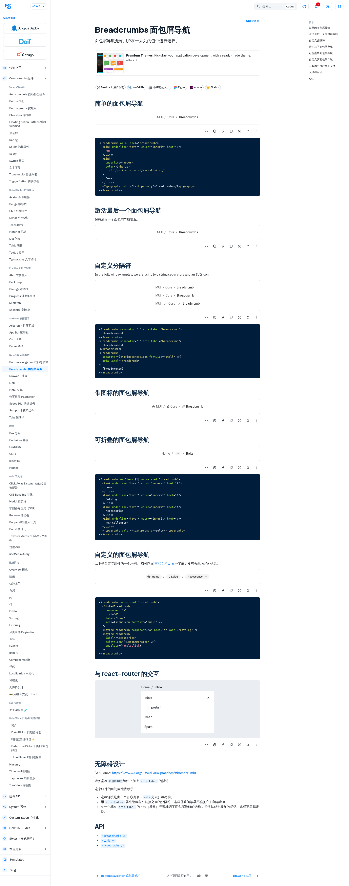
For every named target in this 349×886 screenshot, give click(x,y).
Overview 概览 (18, 569)
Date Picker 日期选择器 (26, 732)
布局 (11, 426)
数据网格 (14, 562)
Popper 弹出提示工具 (22, 522)
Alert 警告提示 (18, 275)
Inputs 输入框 (17, 87)
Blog (13, 870)
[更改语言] (328, 6)
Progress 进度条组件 (22, 296)
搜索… (278, 6)
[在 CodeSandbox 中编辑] (215, 131)
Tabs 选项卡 (16, 417)
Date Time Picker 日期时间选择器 (29, 748)
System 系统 (17, 807)
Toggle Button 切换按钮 (24, 181)
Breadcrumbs (188, 232)
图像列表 (15, 461)
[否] (206, 876)
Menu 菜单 (16, 390)
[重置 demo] (248, 131)
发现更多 (15, 849)
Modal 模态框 (17, 501)
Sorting (14, 618)
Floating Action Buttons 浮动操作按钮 (27, 124)
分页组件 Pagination (22, 396)
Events (13, 646)
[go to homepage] (8, 6)
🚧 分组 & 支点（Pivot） (24, 694)
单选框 (13, 133)
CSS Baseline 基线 (21, 494)
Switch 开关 (16, 161)
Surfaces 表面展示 (19, 318)
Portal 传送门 (17, 529)
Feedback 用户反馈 (20, 267)
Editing (13, 611)
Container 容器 (18, 440)
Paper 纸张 (16, 346)
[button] (197, 576)
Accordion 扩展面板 (21, 325)
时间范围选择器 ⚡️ (23, 739)
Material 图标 (17, 232)
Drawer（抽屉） (19, 376)
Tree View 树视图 (20, 785)
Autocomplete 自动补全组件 (27, 94)
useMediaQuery (19, 554)
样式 (12, 666)
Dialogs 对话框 (18, 289)
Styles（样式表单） (22, 838)
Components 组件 (21, 78)
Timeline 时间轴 (19, 771)
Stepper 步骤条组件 (21, 410)
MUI (160, 117)
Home (166, 453)
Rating (13, 140)
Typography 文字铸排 (22, 259)
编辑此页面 (252, 21)
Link (12, 383)
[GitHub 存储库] (304, 6)
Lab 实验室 (15, 702)
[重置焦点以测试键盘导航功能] (239, 131)
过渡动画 (15, 547)
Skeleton (15, 303)
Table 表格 (16, 245)
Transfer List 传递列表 (23, 174)
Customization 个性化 (24, 817)
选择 (12, 639)
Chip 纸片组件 (18, 211)
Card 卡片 (15, 339)
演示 (12, 577)
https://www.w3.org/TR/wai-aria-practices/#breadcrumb (153, 773)
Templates (17, 859)
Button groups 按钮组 (23, 108)
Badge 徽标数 (18, 204)
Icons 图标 (16, 225)
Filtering (14, 625)
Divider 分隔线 (18, 218)
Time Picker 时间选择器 (26, 757)
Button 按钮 (16, 101)
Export (13, 652)
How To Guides (19, 828)
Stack (13, 454)
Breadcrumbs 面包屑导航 (25, 369)
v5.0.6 (36, 6)
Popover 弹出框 (19, 515)
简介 (14, 725)
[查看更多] (256, 131)
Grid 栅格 (15, 447)
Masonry (14, 764)
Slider (13, 153)
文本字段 (15, 167)
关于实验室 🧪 (18, 710)
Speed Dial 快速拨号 (22, 403)
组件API (14, 796)
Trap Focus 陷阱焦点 (22, 778)
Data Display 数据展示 (21, 190)
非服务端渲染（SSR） (23, 508)
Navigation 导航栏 (19, 354)
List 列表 (14, 238)
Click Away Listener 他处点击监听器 (27, 485)
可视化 (13, 680)
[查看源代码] (206, 246)
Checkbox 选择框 (20, 115)
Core (171, 117)
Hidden (14, 468)
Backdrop (15, 282)
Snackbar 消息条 (19, 309)
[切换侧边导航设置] (339, 6)
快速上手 (15, 68)
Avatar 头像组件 (19, 197)
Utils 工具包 (15, 476)
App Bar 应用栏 (18, 332)
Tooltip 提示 (16, 252)
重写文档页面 (164, 563)
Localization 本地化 (21, 673)
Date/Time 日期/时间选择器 (24, 718)
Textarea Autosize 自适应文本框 (28, 538)
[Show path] (178, 453)
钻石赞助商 (9, 18)
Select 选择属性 (19, 147)
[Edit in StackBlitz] (223, 131)
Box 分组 (14, 433)
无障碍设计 (16, 687)
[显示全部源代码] (206, 131)
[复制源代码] (231, 131)
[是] (199, 876)
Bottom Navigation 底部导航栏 (28, 362)
